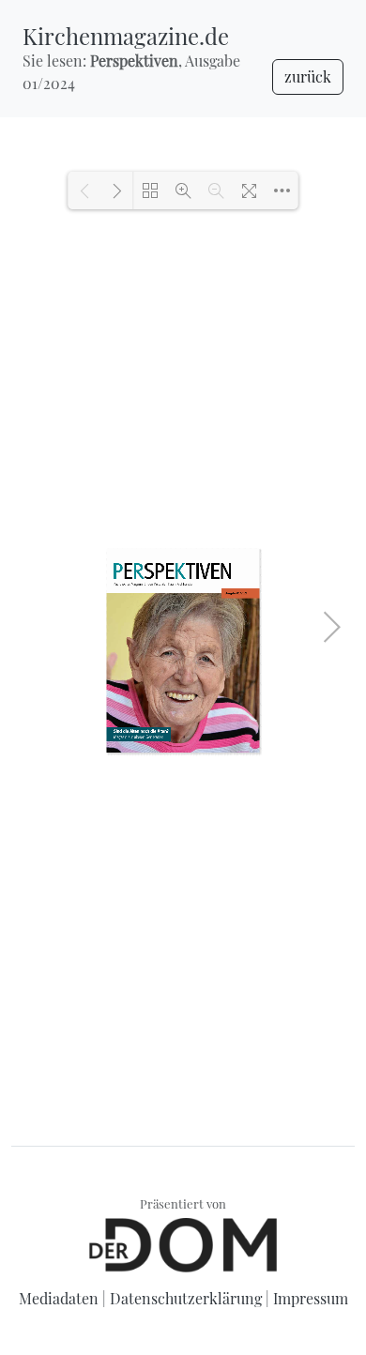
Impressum (310, 1298)
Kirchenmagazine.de (126, 36)
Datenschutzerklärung (186, 1298)
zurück (307, 76)
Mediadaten (59, 1298)
